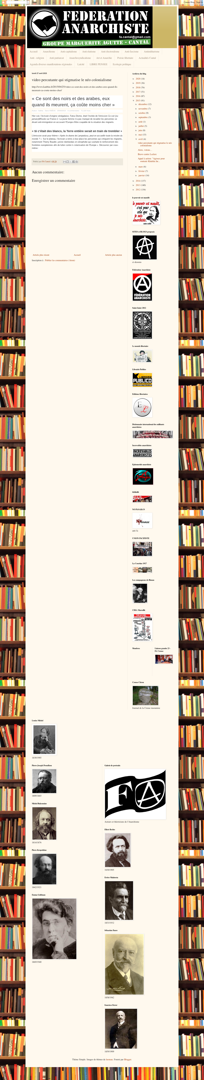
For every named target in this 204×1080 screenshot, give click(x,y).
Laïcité (80, 64)
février (141, 171)
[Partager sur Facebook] (73, 161)
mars (140, 166)
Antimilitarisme (151, 51)
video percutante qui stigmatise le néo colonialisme (155, 144)
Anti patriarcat (56, 57)
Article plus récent (41, 254)
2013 (138, 185)
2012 (138, 189)
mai (140, 134)
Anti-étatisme (89, 51)
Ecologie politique (122, 64)
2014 (138, 180)
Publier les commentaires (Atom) (60, 260)
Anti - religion (37, 57)
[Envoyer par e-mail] (64, 161)
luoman (109, 1059)
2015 (138, 100)
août (140, 121)
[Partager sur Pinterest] (76, 161)
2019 (138, 82)
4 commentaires (73, 111)
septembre (143, 117)
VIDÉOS (52, 111)
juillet (141, 125)
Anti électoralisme (110, 51)
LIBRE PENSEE (98, 64)
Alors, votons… (145, 149)
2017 (138, 91)
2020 (138, 78)
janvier (141, 175)
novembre (143, 108)
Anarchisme (49, 51)
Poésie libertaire (125, 57)
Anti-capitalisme (68, 51)
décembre (143, 104)
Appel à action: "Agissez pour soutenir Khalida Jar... (151, 160)
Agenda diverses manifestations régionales (51, 64)
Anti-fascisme (131, 51)
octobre (142, 112)
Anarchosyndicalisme (80, 57)
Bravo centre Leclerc (147, 154)
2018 (138, 87)
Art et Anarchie (104, 57)
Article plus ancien (113, 254)
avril (140, 139)
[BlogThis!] (67, 161)
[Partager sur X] (70, 161)
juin (140, 130)
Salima (40, 111)
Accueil (33, 51)
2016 (138, 96)
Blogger (127, 1059)
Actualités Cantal (147, 57)
